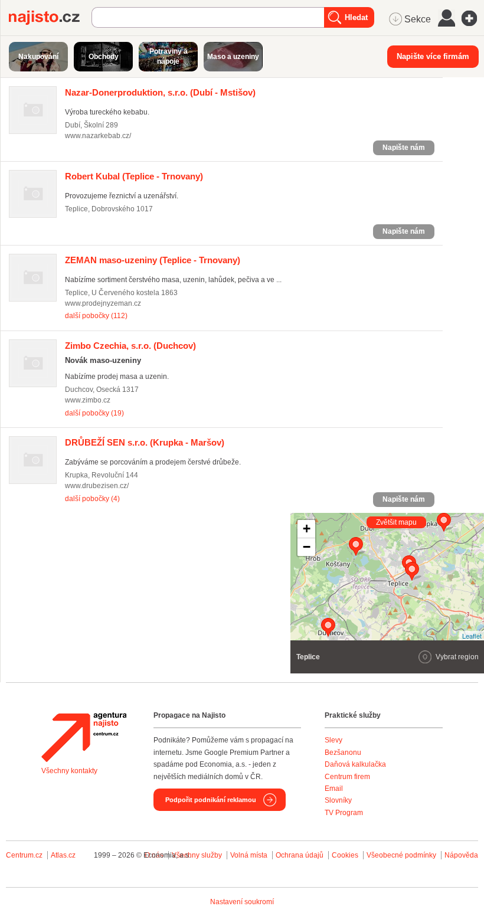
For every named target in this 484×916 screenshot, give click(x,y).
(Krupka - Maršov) (144, 442)
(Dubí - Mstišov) (160, 92)
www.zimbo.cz (87, 400)
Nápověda (461, 855)
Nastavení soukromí (242, 902)
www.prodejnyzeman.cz (103, 303)
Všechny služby (198, 855)
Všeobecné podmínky (401, 855)
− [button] (306, 546)
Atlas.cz (63, 855)
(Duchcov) (130, 346)
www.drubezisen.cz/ (97, 486)
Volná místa (248, 855)
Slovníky (338, 800)
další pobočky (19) (94, 413)
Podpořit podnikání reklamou (210, 799)
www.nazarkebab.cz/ (98, 136)
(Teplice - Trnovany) (134, 176)
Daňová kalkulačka (355, 764)
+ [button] (306, 528)
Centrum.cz (24, 855)
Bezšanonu (343, 752)
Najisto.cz (50, 18)
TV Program (344, 813)
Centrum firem (347, 777)
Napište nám (403, 147)
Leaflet (472, 635)
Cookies (345, 855)
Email (334, 788)
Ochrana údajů (299, 855)
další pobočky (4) (92, 499)
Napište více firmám (433, 56)
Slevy (333, 740)
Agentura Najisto (83, 737)
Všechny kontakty (69, 771)
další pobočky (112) (96, 316)
